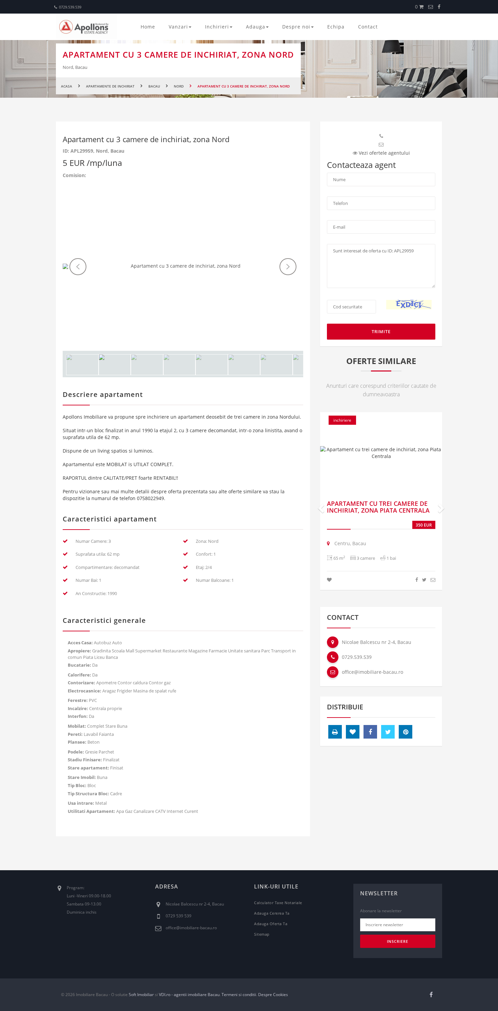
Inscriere (397, 941)
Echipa (336, 26)
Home (148, 26)
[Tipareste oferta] (335, 732)
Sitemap (262, 934)
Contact (368, 26)
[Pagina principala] (86, 26)
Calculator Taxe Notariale (278, 902)
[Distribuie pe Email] (433, 579)
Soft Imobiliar (141, 994)
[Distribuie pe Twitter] (424, 579)
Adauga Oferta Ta (270, 923)
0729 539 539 (178, 916)
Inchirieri (217, 26)
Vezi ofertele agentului (384, 153)
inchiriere (342, 420)
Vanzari (178, 26)
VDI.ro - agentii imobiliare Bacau (189, 994)
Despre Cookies (273, 994)
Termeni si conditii (239, 994)
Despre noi (296, 26)
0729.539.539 (70, 6)
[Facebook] (439, 6)
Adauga (255, 26)
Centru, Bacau (349, 543)
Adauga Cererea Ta (272, 913)
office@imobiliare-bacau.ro (372, 672)
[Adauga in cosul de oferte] (329, 579)
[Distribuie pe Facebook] (416, 579)
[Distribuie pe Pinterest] (405, 732)
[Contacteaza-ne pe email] (430, 6)
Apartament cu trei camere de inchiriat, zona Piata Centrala (378, 506)
